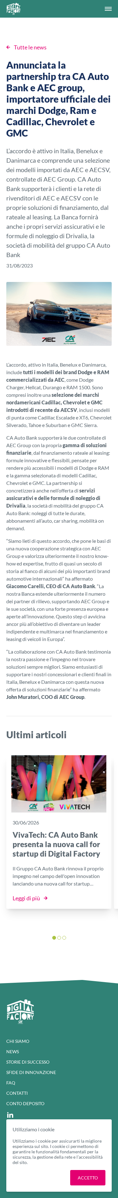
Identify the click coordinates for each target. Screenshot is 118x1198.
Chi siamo (17, 1041)
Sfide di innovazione (31, 1072)
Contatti (17, 1093)
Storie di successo (27, 1062)
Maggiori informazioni (41, 1178)
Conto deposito (25, 1103)
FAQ (10, 1082)
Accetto (88, 1177)
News (12, 1051)
